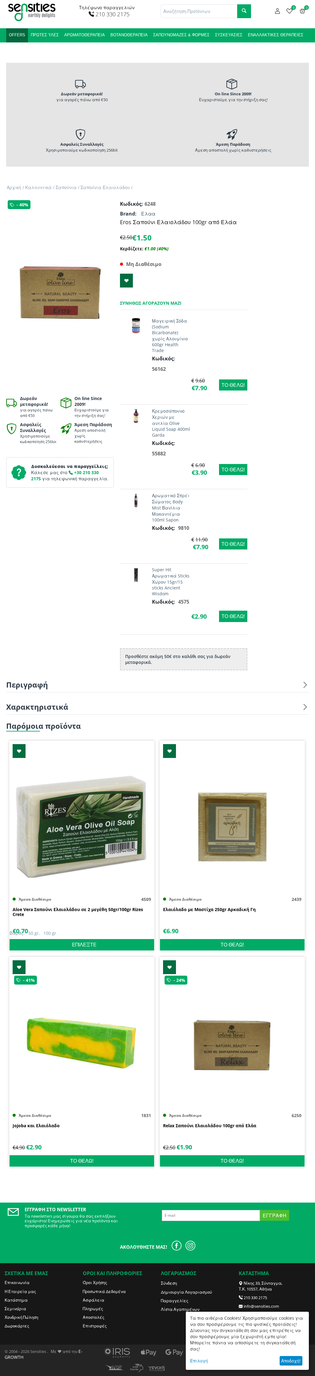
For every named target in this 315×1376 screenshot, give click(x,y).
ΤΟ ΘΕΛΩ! (233, 385)
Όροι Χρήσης (95, 1282)
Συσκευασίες (228, 35)
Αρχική (14, 187)
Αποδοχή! (291, 1361)
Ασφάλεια (93, 1300)
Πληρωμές (93, 1308)
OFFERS (17, 35)
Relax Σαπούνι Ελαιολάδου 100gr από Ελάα (209, 1125)
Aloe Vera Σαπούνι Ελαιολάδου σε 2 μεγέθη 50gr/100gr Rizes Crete (78, 912)
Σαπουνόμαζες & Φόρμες (181, 35)
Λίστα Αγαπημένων (180, 1309)
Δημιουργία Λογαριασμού (186, 1292)
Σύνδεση (169, 1283)
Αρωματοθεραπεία (84, 35)
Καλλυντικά (21, 49)
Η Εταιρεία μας (20, 1291)
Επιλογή (199, 1361)
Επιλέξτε (84, 944)
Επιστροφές (95, 1326)
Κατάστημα (16, 1300)
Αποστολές (93, 1317)
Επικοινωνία (17, 1282)
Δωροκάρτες (17, 1326)
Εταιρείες (50, 49)
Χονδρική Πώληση (21, 1317)
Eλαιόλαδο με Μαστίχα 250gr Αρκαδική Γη (209, 909)
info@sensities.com (261, 1306)
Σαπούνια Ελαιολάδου (105, 187)
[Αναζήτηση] (244, 11)
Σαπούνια (66, 187)
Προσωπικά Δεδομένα (104, 1291)
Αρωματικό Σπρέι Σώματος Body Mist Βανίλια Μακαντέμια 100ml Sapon (170, 508)
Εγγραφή (274, 1215)
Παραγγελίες (174, 1300)
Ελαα (148, 213)
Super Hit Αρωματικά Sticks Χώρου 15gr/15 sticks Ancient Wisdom (170, 582)
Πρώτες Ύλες (45, 35)
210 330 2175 (255, 1297)
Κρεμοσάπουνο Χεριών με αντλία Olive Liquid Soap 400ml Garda (171, 423)
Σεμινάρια (15, 1308)
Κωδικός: (131, 203)
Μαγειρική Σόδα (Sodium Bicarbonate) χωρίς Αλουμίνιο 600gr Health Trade (170, 335)
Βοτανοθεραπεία (129, 35)
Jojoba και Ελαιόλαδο (36, 1125)
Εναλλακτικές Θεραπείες (275, 35)
